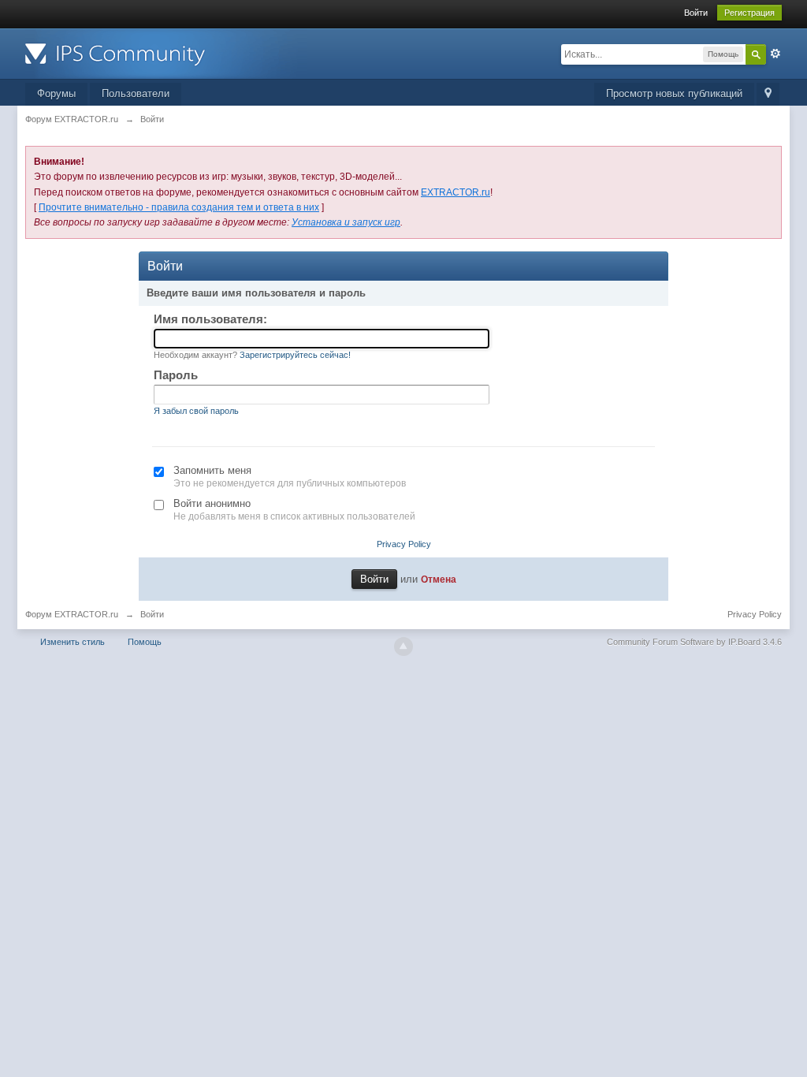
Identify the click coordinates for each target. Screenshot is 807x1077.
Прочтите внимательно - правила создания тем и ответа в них (179, 207)
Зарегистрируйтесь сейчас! (295, 355)
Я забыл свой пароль (196, 411)
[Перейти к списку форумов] (166, 52)
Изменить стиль (72, 642)
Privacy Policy (404, 544)
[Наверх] (403, 646)
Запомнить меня (212, 470)
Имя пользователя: (210, 319)
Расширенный (775, 53)
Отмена (438, 579)
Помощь (145, 642)
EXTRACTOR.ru (455, 192)
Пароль (176, 375)
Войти (696, 12)
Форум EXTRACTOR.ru (71, 614)
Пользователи (135, 93)
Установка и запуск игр (346, 222)
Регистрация (749, 12)
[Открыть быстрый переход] (768, 94)
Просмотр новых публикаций (674, 93)
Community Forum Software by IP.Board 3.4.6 (694, 642)
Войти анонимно (212, 503)
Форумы (56, 93)
